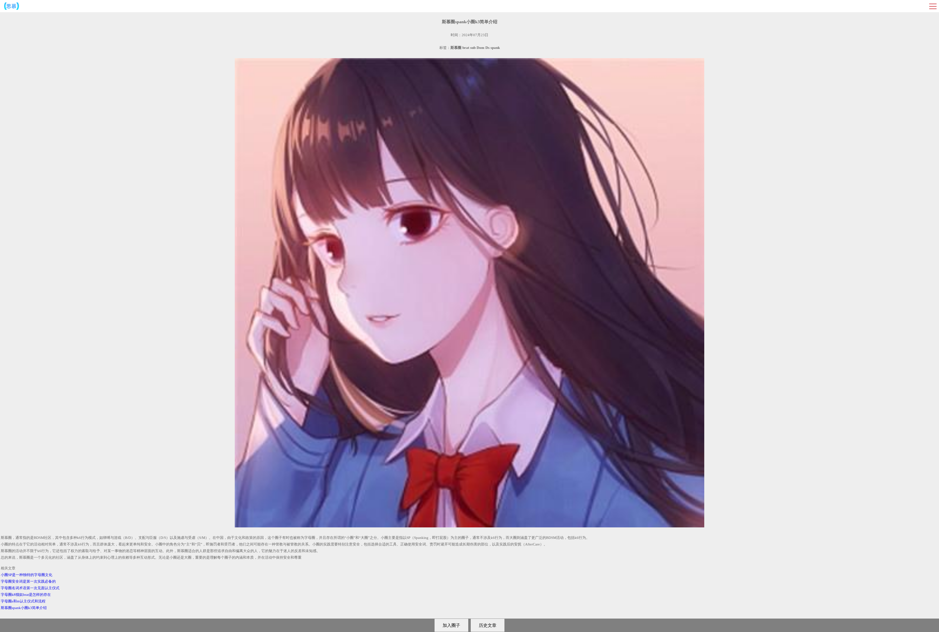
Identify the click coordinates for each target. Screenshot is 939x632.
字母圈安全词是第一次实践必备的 (28, 581)
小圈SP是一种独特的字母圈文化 (26, 575)
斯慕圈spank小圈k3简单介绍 (24, 608)
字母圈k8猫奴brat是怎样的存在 (26, 595)
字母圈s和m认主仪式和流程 (23, 601)
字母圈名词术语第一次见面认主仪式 (30, 588)
